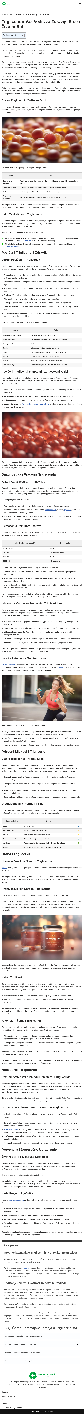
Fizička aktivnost (8, 665)
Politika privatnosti (9, 1400)
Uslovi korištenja (8, 1396)
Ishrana (4, 868)
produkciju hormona (13, 246)
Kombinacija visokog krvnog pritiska (35, 404)
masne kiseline (25, 241)
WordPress (49, 1412)
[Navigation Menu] (79, 3)
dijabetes (67, 510)
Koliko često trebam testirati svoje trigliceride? (22, 1361)
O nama (5, 1392)
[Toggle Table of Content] (21, 35)
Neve (32, 1412)
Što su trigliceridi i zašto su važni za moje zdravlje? (24, 1336)
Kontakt (5, 1404)
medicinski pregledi (16, 1200)
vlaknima (26, 1268)
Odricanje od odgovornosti (12, 1408)
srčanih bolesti (50, 510)
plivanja (61, 667)
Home (4, 15)
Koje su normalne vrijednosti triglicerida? (20, 1344)
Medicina (10, 15)
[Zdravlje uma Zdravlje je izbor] (8, 3)
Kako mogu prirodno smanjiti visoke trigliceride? (23, 1352)
